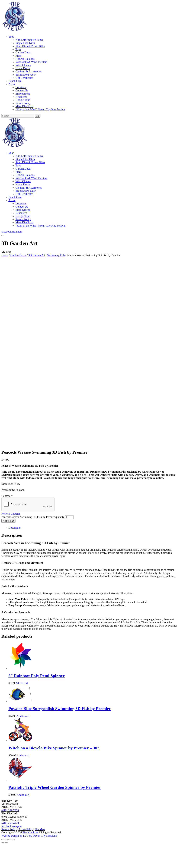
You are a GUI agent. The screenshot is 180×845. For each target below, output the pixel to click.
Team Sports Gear (25, 74)
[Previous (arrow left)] (2, 842)
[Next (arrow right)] (6, 842)
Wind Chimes (23, 65)
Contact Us (21, 90)
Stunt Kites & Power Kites (30, 46)
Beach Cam (14, 80)
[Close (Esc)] (13, 839)
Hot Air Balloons (24, 58)
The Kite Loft (30, 832)
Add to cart (8, 521)
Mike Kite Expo (24, 106)
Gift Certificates (24, 77)
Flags (18, 55)
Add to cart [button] (21, 683)
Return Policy (23, 103)
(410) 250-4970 (10, 822)
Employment (22, 93)
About (11, 84)
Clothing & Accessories (28, 71)
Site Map (40, 829)
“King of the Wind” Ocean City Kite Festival (40, 109)
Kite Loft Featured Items (29, 39)
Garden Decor (23, 52)
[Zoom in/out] (2, 839)
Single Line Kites (25, 42)
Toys (18, 49)
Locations (20, 87)
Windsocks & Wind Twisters (31, 61)
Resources (21, 96)
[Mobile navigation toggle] (2, 235)
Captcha (7, 495)
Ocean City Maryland (45, 835)
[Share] (9, 839)
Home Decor (22, 68)
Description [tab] (14, 527)
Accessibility (25, 829)
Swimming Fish (56, 255)
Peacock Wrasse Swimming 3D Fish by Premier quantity (32, 516)
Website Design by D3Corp (16, 835)
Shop (11, 36)
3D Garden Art (36, 255)
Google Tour (22, 99)
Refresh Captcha (10, 513)
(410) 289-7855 (10, 810)
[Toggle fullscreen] (6, 839)
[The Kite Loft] (14, 30)
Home (4, 255)
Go (37, 115)
